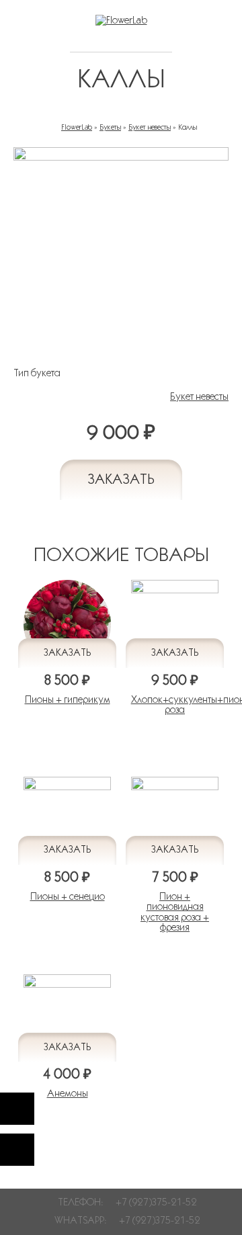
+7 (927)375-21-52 (156, 1202)
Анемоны (67, 1093)
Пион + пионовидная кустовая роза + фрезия (174, 912)
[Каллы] (121, 157)
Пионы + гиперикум (67, 699)
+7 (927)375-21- (154, 1220)
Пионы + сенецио (67, 896)
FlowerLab (76, 127)
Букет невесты (149, 127)
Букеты (110, 127)
